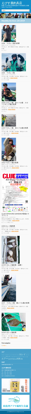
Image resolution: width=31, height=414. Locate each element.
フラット (23, 356)
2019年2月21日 (12, 217)
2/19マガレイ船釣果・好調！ (12, 265)
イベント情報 (6, 222)
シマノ (4, 356)
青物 (21, 359)
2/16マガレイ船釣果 (9, 332)
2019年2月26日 (12, 45)
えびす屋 (6, 45)
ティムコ (17, 356)
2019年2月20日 (12, 227)
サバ (26, 354)
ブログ (4, 50)
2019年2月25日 (12, 74)
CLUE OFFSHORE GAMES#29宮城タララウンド (15, 214)
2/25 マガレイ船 (8, 73)
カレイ (22, 354)
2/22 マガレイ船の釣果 (10, 163)
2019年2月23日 (12, 129)
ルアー (5, 358)
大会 (13, 359)
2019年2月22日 (12, 164)
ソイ (11, 356)
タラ (12, 356)
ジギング (7, 356)
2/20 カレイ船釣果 (8, 226)
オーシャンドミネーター (12, 354)
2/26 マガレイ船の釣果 (11, 43)
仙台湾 (10, 359)
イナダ (6, 354)
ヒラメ (21, 356)
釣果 (8, 79)
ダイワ (15, 356)
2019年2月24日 (12, 106)
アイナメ (3, 354)
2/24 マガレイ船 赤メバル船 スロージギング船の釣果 (15, 103)
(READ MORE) (13, 78)
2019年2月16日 (12, 334)
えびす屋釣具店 (12, 3)
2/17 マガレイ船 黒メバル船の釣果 (15, 303)
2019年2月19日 (12, 266)
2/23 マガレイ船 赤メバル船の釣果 (15, 128)
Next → (5, 345)
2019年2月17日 (12, 304)
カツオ (18, 354)
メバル (27, 356)
